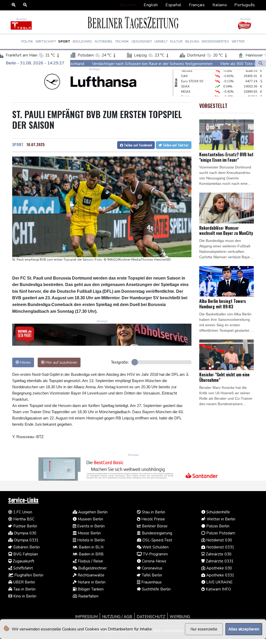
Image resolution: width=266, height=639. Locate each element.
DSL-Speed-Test (156, 540)
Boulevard (82, 41)
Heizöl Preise (152, 519)
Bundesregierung (156, 533)
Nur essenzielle (203, 629)
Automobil (104, 41)
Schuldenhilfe (217, 512)
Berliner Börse (154, 526)
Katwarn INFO (218, 589)
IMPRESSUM (86, 616)
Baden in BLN (90, 547)
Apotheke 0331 (219, 575)
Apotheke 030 (218, 568)
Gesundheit (141, 41)
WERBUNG (180, 616)
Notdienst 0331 (219, 547)
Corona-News (153, 561)
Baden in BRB (91, 554)
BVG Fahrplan (25, 554)
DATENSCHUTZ (151, 616)
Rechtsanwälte (90, 575)
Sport (64, 41)
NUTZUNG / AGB (117, 616)
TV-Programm (155, 554)
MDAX (185, 86)
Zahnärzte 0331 (219, 561)
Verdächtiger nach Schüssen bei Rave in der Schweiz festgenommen (115, 63)
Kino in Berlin (24, 596)
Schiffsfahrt (22, 568)
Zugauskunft (23, 561)
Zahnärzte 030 (218, 554)
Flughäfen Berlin (28, 575)
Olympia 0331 (26, 540)
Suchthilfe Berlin (156, 589)
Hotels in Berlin (90, 540)
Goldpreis (188, 92)
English (151, 5)
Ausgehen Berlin (92, 512)
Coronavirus (151, 568)
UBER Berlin (23, 582)
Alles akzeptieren (243, 629)
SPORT (17, 144)
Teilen (137, 145)
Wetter (238, 41)
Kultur (176, 41)
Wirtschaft (46, 41)
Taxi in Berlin (24, 589)
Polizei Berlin (217, 526)
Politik (27, 41)
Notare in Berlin (91, 582)
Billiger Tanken (90, 589)
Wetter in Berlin (220, 519)
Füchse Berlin (24, 526)
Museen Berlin (90, 519)
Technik (122, 41)
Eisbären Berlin (26, 547)
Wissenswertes (215, 41)
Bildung (192, 41)
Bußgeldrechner (92, 568)
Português (244, 5)
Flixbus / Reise (90, 561)
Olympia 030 (24, 533)
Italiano (219, 5)
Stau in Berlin (153, 512)
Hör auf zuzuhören (61, 362)
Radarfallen (87, 596)
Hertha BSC (23, 519)
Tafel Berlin (151, 575)
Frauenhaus (151, 582)
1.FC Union (22, 512)
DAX (184, 71)
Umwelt (161, 41)
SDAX (185, 81)
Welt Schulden (155, 547)
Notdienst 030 (218, 540)
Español (173, 5)
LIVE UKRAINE (218, 582)
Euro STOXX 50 (192, 76)
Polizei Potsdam (220, 533)
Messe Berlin (89, 533)
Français (197, 5)
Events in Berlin (90, 526)
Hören (25, 362)
